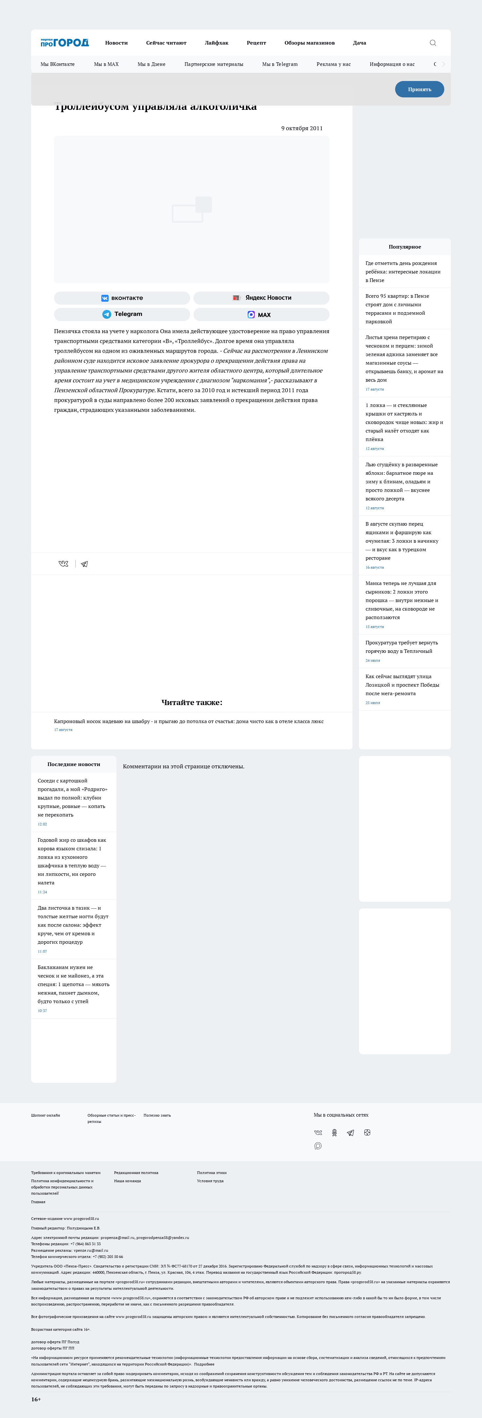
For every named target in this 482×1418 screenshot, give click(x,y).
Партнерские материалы (214, 64)
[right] (443, 64)
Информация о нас (392, 64)
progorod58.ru (130, 1281)
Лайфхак (217, 42)
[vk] (64, 563)
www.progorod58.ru (81, 1218)
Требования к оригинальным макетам (66, 1172)
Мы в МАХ (106, 64)
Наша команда (127, 1180)
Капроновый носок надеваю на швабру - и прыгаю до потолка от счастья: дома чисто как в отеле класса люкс (189, 725)
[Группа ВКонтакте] (122, 298)
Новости (116, 42)
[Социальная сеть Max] (261, 314)
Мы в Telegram (280, 64)
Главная (38, 1201)
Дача (359, 42)
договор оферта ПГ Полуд (55, 1341)
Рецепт (256, 42)
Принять (420, 89)
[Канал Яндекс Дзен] (367, 1132)
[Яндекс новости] (261, 298)
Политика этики (212, 1172)
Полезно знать (157, 1115)
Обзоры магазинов (310, 42)
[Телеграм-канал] (122, 314)
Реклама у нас (334, 64)
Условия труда (210, 1180)
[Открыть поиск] (432, 42)
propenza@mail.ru (117, 1237)
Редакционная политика (136, 1172)
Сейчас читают (166, 42)
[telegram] (86, 563)
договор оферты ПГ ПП (52, 1348)
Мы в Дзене (152, 64)
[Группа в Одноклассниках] (334, 1132)
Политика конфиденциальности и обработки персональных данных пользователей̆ (62, 1187)
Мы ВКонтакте (58, 64)
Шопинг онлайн (45, 1115)
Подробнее (204, 1364)
